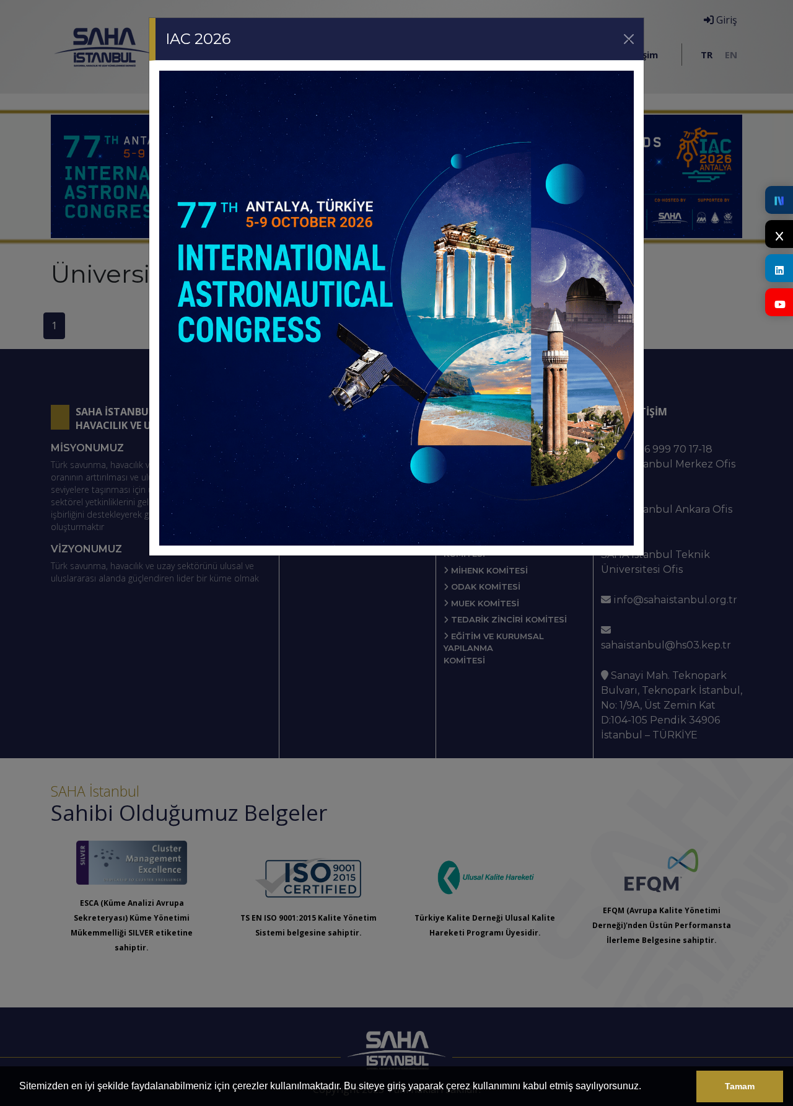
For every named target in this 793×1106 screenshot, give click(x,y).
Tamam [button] (740, 1086)
